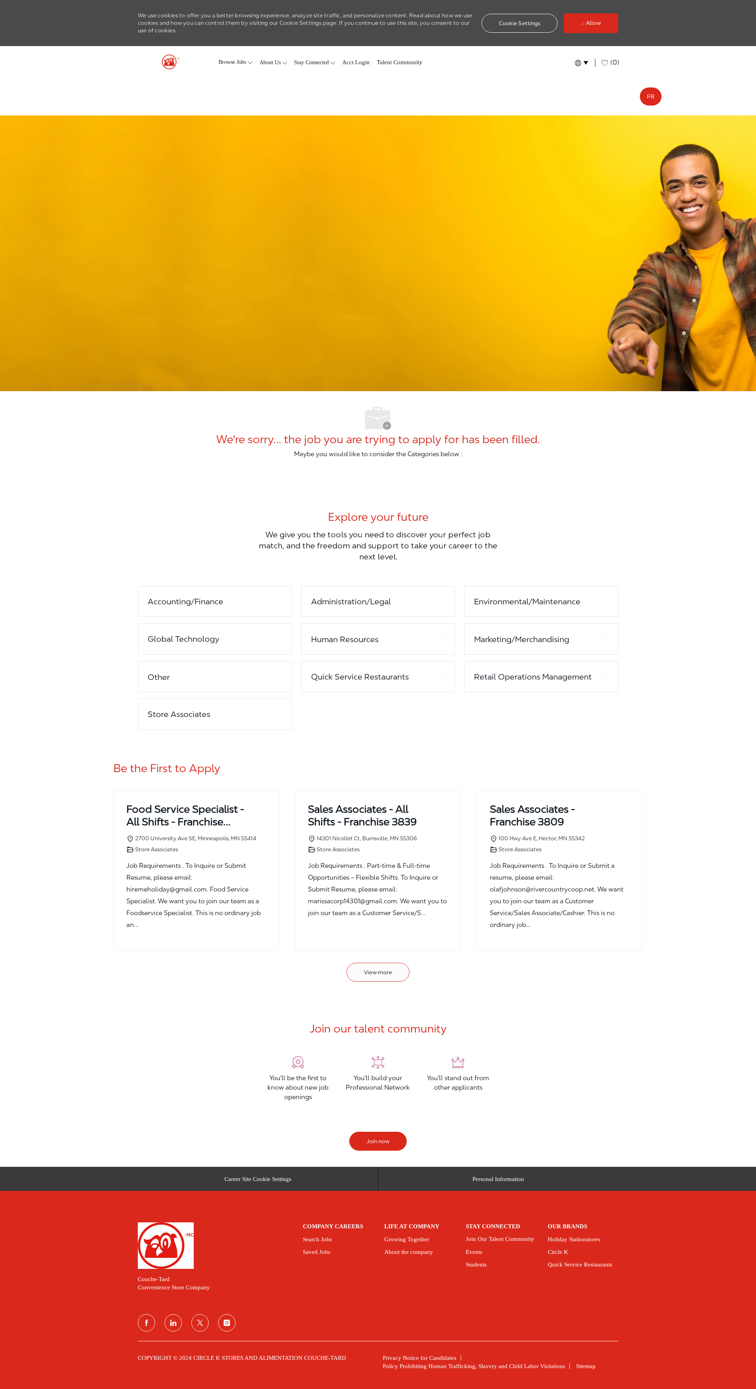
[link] (215, 1245)
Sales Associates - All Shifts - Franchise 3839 (362, 815)
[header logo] (167, 62)
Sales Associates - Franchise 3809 (532, 815)
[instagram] (226, 1322)
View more (378, 972)
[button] (520, 23)
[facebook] (146, 1322)
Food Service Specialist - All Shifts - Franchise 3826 (185, 815)
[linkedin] (173, 1322)
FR (650, 96)
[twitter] (200, 1322)
